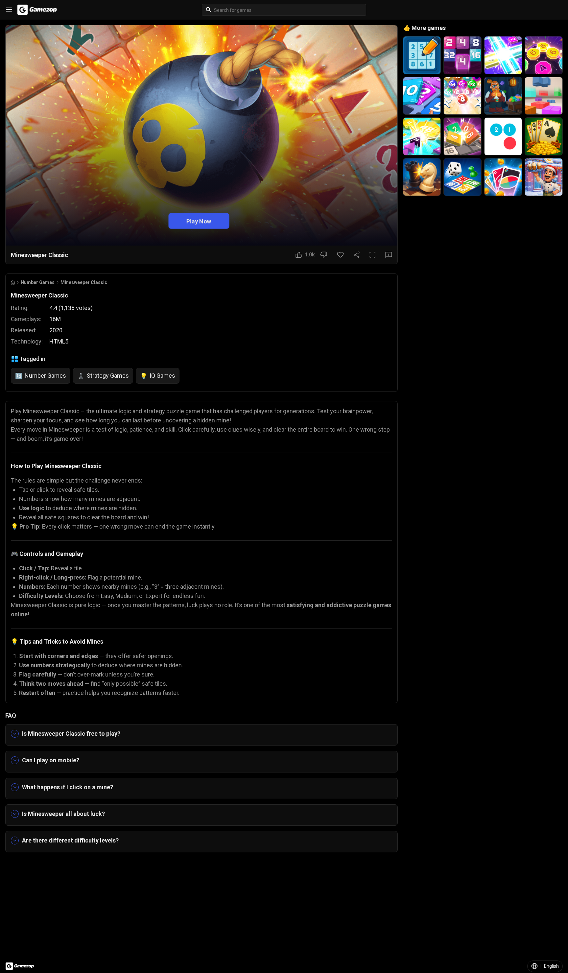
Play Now (198, 221)
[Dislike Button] (323, 254)
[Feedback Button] (388, 254)
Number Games (38, 282)
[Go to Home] (13, 282)
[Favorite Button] (340, 254)
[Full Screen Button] (372, 255)
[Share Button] (356, 254)
